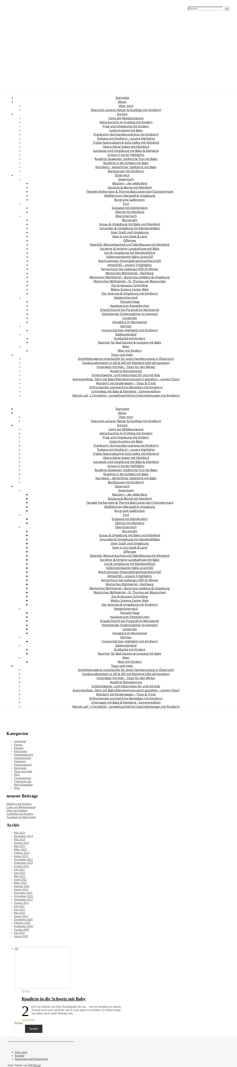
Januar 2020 (21, 936)
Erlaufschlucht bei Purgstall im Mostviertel (129, 310)
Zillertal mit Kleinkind (129, 212)
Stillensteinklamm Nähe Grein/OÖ (129, 257)
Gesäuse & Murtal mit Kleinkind (130, 187)
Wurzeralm (129, 220)
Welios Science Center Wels (130, 289)
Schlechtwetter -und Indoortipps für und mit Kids (126, 375)
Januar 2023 (21, 856)
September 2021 (23, 899)
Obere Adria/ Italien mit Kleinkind (126, 147)
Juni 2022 (19, 872)
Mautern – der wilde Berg (129, 183)
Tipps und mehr (122, 355)
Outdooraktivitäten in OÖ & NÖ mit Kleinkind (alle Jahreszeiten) (126, 363)
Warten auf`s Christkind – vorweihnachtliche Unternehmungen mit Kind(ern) (126, 395)
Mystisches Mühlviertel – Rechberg (130, 273)
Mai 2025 (19, 832)
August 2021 (21, 902)
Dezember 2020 (23, 919)
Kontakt (19, 1055)
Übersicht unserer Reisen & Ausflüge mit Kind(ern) (126, 110)
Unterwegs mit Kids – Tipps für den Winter (125, 367)
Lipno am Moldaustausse (126, 118)
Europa (122, 114)
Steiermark (126, 179)
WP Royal (34, 1065)
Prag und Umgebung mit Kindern (126, 126)
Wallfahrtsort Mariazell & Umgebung (129, 196)
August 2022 (21, 866)
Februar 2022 (22, 886)
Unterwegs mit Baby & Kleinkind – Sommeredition (126, 391)
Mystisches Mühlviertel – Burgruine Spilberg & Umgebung (129, 277)
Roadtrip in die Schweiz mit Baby (125, 163)
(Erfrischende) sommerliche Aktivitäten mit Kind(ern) (126, 387)
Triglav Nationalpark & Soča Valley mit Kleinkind (126, 143)
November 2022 (23, 859)
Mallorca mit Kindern (19, 803)
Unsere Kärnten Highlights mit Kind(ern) (130, 330)
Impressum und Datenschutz (31, 1059)
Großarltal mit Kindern (130, 338)
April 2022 (20, 879)
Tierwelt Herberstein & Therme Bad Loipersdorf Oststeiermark (129, 191)
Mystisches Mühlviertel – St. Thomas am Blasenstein (130, 281)
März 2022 (20, 882)
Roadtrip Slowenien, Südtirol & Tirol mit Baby (126, 159)
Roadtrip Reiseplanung (126, 371)
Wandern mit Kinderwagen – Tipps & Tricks (126, 383)
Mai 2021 (19, 912)
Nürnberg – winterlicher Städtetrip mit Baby (125, 167)
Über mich (126, 106)
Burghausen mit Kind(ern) (126, 171)
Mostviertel (20, 751)
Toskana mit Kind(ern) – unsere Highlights (126, 138)
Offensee (129, 240)
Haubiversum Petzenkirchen (129, 306)
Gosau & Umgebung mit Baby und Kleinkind (129, 224)
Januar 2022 (21, 889)
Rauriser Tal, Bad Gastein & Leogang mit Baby (129, 342)
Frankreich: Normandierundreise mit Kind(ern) (126, 134)
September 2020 (23, 926)
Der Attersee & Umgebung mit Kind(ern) (130, 293)
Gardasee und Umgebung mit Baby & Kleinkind (126, 151)
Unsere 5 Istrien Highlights (125, 155)
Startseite (122, 98)
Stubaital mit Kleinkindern (130, 208)
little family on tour (13, 2)
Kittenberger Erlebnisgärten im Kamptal (130, 314)
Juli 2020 (19, 932)
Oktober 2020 (22, 922)
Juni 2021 (19, 909)
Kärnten (126, 326)
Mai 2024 (19, 839)
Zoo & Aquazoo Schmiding (129, 285)
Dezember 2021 (23, 892)
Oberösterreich (126, 216)
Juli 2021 (19, 906)
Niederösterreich (126, 298)
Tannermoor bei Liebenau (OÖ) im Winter (129, 269)
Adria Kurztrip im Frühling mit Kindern (126, 122)
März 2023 (20, 849)
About (122, 102)
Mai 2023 (19, 846)
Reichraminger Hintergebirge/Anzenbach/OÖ (129, 261)
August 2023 (21, 842)
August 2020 (21, 929)
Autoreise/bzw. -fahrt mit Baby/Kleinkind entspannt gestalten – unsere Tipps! (126, 379)
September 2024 (23, 836)
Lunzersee (130, 318)
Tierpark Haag (129, 302)
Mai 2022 (19, 876)
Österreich (122, 175)
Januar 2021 (21, 916)
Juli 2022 (19, 869)
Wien (125, 346)
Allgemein (20, 741)
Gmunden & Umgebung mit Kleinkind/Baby (130, 228)
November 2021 (23, 896)
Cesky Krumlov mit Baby (126, 130)
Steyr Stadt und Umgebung (130, 232)
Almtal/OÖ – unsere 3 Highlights (129, 265)
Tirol (126, 204)
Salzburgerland (125, 334)
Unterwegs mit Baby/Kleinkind (23, 783)
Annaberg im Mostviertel (129, 322)
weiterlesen (28, 1019)
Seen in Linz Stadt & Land (129, 236)
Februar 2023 (22, 852)
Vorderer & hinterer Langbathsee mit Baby (129, 249)
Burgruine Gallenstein (129, 200)
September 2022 (23, 862)
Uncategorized (22, 778)
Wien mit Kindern (130, 351)
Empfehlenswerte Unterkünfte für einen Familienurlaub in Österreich (126, 359)
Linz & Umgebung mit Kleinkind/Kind (129, 253)
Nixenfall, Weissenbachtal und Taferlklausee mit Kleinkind (129, 245)
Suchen (18, 1023)
